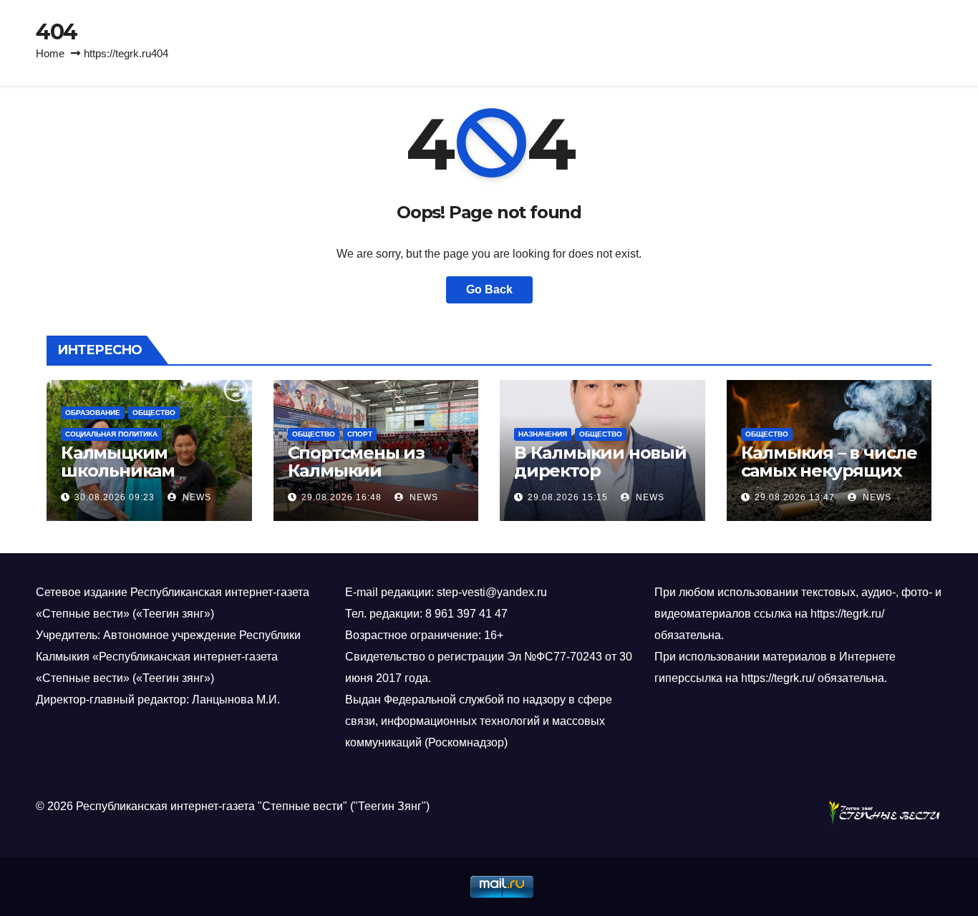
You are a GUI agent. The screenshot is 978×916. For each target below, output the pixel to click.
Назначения (542, 434)
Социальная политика (111, 434)
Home (50, 53)
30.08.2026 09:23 (114, 497)
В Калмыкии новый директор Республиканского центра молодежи (600, 479)
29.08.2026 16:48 (341, 497)
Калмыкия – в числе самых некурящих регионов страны (829, 470)
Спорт (359, 434)
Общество (153, 412)
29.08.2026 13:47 (795, 497)
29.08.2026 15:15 (568, 497)
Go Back (489, 289)
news (195, 497)
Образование (92, 412)
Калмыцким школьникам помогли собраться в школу (146, 479)
